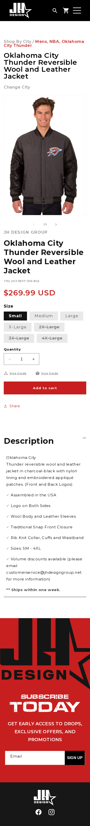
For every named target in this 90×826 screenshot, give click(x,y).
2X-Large (51, 328)
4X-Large (55, 339)
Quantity (12, 349)
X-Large (17, 327)
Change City (17, 87)
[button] (54, 10)
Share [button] (15, 406)
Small (15, 316)
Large (71, 316)
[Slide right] (56, 224)
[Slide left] (34, 224)
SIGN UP (74, 758)
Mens (41, 41)
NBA (55, 41)
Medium (43, 316)
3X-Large (21, 339)
